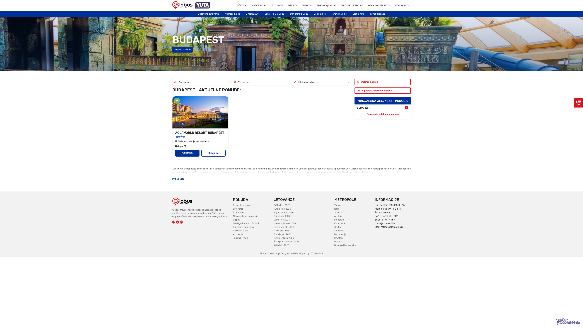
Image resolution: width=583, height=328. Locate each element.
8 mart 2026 (252, 13)
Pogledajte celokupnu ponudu (383, 114)
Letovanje (238, 208)
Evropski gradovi (241, 205)
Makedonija (340, 234)
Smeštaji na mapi (369, 81)
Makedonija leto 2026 (285, 223)
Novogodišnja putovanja (245, 216)
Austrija (338, 216)
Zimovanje (238, 212)
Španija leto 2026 (282, 234)
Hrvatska (339, 238)
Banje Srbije (320, 13)
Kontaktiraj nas (377, 13)
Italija (336, 208)
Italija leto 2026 (281, 245)
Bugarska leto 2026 (284, 212)
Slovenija (338, 230)
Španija (338, 212)
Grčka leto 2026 (282, 205)
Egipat (236, 219)
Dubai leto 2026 (282, 219)
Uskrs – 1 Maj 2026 (274, 13)
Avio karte (238, 234)
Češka (337, 227)
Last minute (358, 13)
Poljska (338, 241)
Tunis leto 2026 (281, 230)
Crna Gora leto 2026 (284, 227)
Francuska (339, 223)
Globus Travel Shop (270, 253)
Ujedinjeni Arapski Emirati (246, 223)
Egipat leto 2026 (282, 216)
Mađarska (339, 219)
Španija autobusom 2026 (286, 241)
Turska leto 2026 (282, 208)
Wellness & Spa (232, 13)
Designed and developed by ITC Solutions (301, 253)
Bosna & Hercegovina (345, 245)
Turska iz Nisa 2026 (284, 238)
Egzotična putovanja (208, 13)
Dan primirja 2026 (299, 13)
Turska (337, 205)
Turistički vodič (339, 13)
